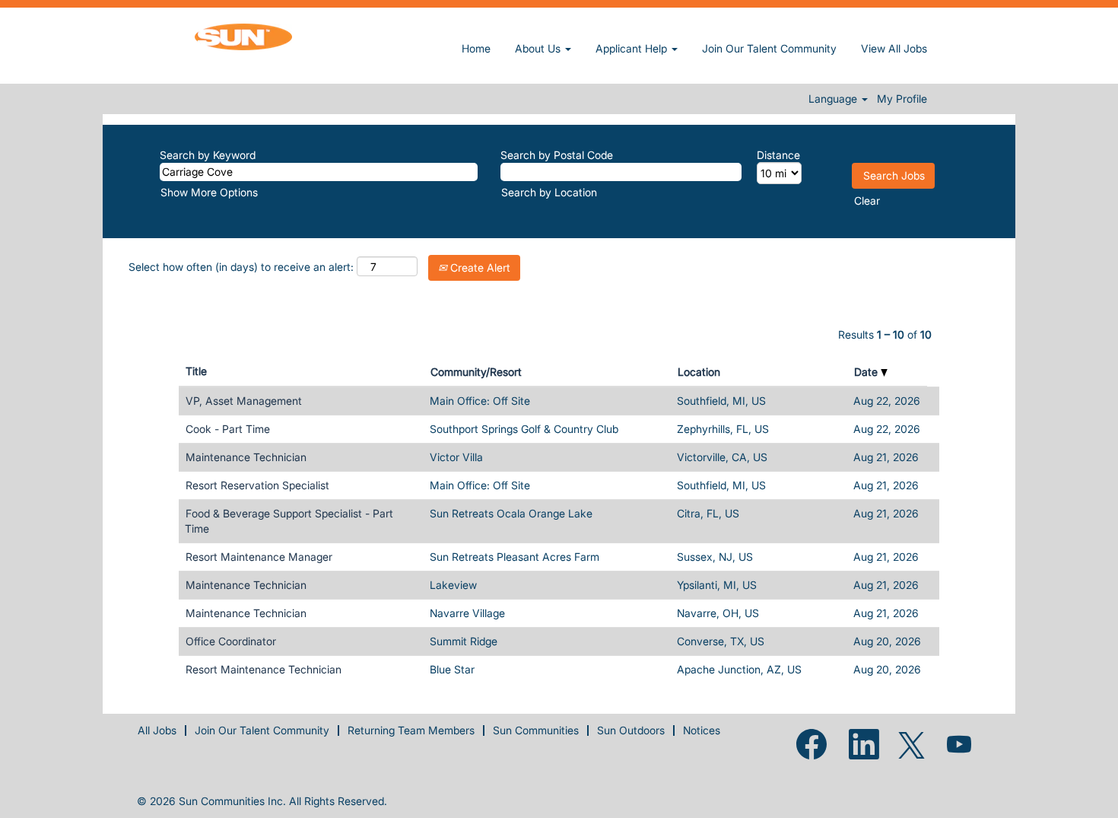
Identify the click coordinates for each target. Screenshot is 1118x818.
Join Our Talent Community (769, 48)
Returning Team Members (411, 730)
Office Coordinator (231, 641)
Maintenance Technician (246, 456)
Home (476, 48)
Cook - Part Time (228, 428)
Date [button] (867, 371)
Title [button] (196, 370)
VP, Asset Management (244, 400)
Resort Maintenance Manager (259, 556)
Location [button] (699, 371)
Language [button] (834, 99)
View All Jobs (894, 48)
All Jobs (157, 730)
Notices (701, 730)
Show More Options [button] (209, 192)
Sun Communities (536, 730)
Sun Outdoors (631, 730)
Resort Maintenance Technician (263, 669)
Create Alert (478, 267)
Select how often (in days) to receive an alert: (241, 266)
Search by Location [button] (549, 192)
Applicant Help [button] (633, 48)
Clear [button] (867, 200)
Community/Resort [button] (476, 371)
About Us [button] (539, 48)
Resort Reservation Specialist (257, 485)
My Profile (902, 99)
